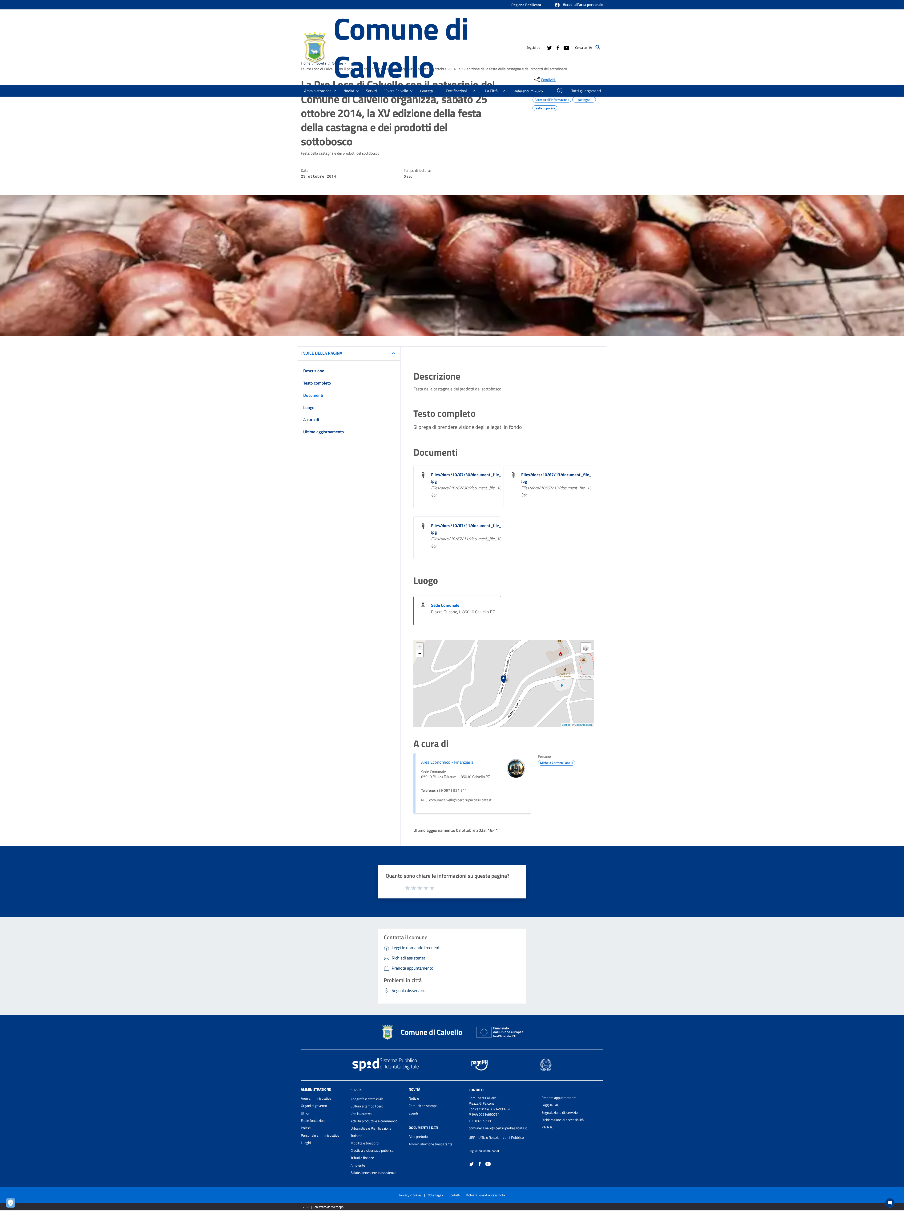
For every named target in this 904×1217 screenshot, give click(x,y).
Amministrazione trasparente (430, 1144)
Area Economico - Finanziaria (447, 762)
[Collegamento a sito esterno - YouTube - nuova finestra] (566, 47)
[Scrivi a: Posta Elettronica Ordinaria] (503, 1133)
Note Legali (435, 1194)
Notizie (414, 1098)
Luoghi (306, 1142)
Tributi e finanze (362, 1157)
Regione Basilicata (526, 5)
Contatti (476, 1090)
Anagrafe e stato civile (367, 1099)
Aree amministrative (316, 1098)
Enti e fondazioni (313, 1120)
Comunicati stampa (423, 1105)
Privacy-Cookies (410, 1194)
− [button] (419, 653)
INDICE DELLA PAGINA (321, 353)
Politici (306, 1128)
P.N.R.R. (547, 1127)
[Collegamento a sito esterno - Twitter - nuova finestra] (549, 47)
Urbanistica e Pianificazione (371, 1128)
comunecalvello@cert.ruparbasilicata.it (498, 1128)
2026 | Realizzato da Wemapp (323, 1206)
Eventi (413, 1113)
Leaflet (566, 724)
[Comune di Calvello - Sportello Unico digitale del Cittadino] (315, 47)
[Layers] (586, 648)
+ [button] (419, 646)
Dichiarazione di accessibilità (562, 1120)
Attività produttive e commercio (374, 1121)
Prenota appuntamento (559, 1097)
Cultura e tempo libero (367, 1106)
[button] (578, 5)
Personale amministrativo (320, 1135)
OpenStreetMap (583, 724)
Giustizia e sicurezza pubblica (372, 1150)
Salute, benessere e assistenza (373, 1172)
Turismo (357, 1135)
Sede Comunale (445, 605)
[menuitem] (426, 91)
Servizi (356, 1090)
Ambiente (358, 1165)
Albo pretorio (418, 1136)
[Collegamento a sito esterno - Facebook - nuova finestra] (558, 47)
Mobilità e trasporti (365, 1143)
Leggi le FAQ (550, 1105)
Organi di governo (314, 1105)
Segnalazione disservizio (559, 1112)
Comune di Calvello (401, 47)
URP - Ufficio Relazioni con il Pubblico (496, 1137)
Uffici (305, 1113)
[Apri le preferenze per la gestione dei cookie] (12, 1204)
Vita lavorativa (361, 1113)
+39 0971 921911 (482, 1120)
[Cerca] (598, 47)
